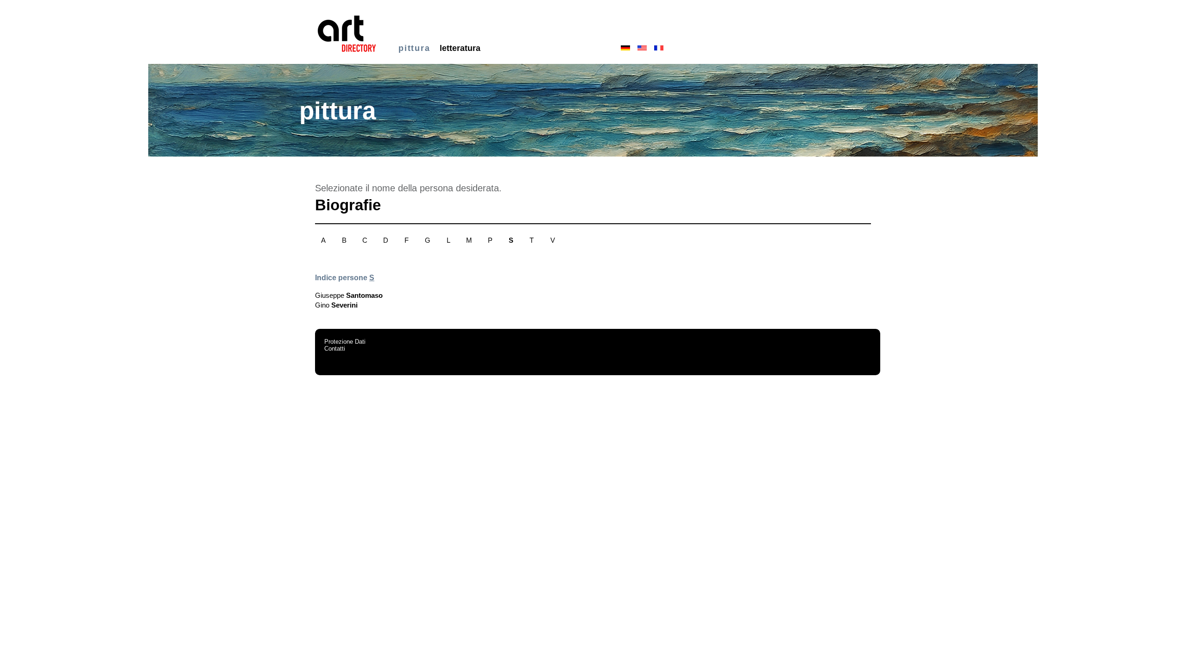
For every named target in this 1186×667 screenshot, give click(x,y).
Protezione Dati (345, 341)
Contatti (334, 348)
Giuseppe (349, 295)
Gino (336, 305)
